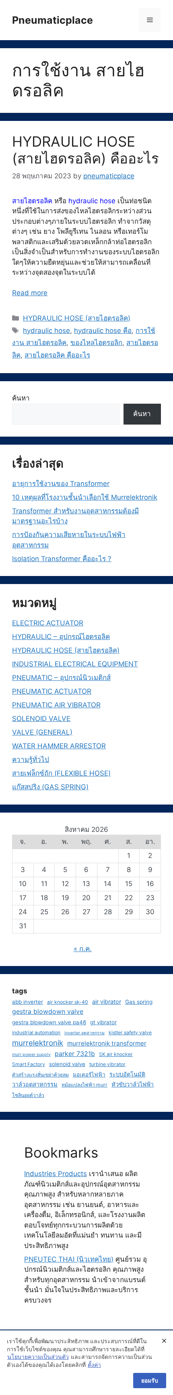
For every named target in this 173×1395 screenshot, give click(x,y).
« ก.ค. (83, 949)
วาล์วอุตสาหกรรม (35, 1084)
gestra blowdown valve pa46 (49, 1022)
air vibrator (106, 1001)
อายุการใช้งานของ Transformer (60, 484)
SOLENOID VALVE (41, 719)
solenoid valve (67, 1064)
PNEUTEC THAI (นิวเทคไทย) (68, 1259)
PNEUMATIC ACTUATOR (51, 691)
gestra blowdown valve (47, 1011)
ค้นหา (21, 398)
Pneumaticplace (52, 20)
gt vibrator (103, 1022)
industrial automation (36, 1032)
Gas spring (138, 1002)
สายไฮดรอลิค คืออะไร (57, 355)
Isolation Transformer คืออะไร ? (61, 559)
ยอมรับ (149, 1380)
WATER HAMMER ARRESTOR (59, 746)
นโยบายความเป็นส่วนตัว (38, 1356)
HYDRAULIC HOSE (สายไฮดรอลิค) (76, 318)
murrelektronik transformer (106, 1043)
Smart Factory (28, 1064)
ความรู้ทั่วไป (30, 760)
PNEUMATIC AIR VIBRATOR (56, 705)
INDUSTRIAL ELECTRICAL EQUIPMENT (75, 664)
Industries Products (55, 1174)
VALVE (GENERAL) (42, 732)
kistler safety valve (130, 1032)
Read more (29, 293)
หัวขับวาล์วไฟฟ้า (132, 1084)
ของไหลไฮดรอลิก (96, 343)
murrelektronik (37, 1043)
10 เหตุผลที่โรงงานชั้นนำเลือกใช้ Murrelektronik (84, 497)
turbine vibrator (107, 1064)
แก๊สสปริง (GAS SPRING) (50, 787)
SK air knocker (116, 1054)
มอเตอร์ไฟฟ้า (89, 1074)
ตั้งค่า (94, 1364)
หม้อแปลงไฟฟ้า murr (84, 1085)
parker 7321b (75, 1054)
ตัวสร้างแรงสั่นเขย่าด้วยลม (40, 1075)
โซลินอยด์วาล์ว (28, 1095)
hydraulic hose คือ (103, 331)
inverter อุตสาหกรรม (84, 1033)
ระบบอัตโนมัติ (127, 1074)
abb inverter (27, 1002)
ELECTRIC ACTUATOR (47, 623)
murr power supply (31, 1054)
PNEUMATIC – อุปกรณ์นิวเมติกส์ (61, 678)
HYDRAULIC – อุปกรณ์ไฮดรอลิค (61, 637)
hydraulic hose (46, 331)
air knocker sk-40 (67, 1002)
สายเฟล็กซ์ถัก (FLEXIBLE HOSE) (61, 773)
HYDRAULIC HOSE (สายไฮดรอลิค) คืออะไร (85, 150)
